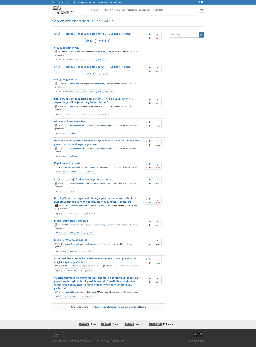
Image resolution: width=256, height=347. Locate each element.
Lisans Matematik (76, 52)
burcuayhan (95, 244)
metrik (58, 114)
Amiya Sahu (85, 340)
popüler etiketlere (129, 307)
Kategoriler (132, 10)
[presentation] (60, 33)
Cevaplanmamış (117, 10)
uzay (67, 114)
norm (76, 114)
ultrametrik (61, 133)
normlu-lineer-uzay (64, 59)
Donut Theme (59, 340)
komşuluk (74, 232)
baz (95, 213)
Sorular (104, 10)
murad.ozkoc (100, 52)
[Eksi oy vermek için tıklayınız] (146, 37)
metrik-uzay (61, 171)
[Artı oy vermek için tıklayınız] (146, 35)
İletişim (55, 334)
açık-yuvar (96, 59)
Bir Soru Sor (144, 10)
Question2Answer (115, 340)
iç (106, 59)
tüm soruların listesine (105, 307)
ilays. (93, 167)
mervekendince (101, 206)
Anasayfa (95, 10)
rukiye (92, 266)
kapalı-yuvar (82, 59)
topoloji (59, 213)
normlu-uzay (88, 114)
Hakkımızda (157, 10)
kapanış (108, 91)
